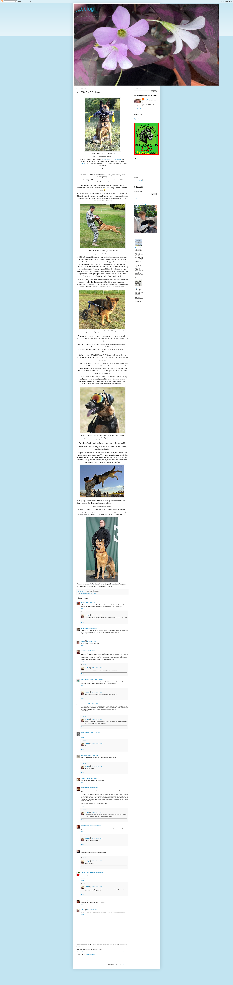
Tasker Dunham (85, 732)
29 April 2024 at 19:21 (96, 825)
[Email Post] (88, 591)
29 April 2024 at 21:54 (92, 850)
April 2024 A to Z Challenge (111, 159)
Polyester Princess (86, 825)
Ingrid (82, 650)
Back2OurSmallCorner (87, 679)
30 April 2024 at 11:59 (97, 861)
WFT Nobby (84, 628)
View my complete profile (140, 108)
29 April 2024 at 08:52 (97, 615)
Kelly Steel (83, 850)
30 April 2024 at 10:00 (97, 812)
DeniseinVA (84, 778)
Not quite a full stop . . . (141, 204)
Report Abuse (138, 119)
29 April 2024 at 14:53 (95, 732)
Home (102, 952)
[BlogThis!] (93, 591)
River (82, 602)
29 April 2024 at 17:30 (92, 755)
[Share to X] (94, 591)
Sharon (83, 900)
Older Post (125, 952)
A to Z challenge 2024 (85, 593)
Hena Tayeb (84, 755)
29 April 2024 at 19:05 (92, 787)
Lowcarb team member (87, 872)
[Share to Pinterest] (98, 591)
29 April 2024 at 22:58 (98, 872)
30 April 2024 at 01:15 (90, 900)
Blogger (123, 964)
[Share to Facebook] (96, 591)
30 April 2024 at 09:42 (97, 719)
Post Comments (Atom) (89, 954)
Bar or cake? (138, 264)
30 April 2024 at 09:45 (92, 909)
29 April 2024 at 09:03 (89, 650)
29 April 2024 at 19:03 (92, 778)
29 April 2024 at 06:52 (92, 628)
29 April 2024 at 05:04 (89, 602)
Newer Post (80, 952)
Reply (82, 608)
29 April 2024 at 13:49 (93, 703)
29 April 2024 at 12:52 (97, 667)
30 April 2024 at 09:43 (97, 838)
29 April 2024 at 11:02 (98, 679)
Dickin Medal (93, 593)
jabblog (85, 9)
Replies (84, 612)
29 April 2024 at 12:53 (97, 692)
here (83, 163)
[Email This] (91, 591)
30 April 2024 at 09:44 (97, 886)
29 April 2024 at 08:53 (92, 641)
